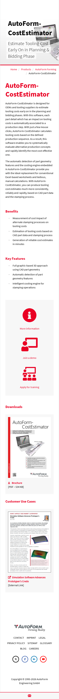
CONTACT (18, 637)
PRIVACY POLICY (16, 643)
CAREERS (34, 648)
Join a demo (29, 357)
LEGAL (42, 637)
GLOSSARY (46, 643)
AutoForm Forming (45, 69)
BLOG (23, 648)
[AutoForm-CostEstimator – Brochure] (29, 447)
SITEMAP (32, 643)
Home (13, 69)
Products (26, 69)
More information (29, 328)
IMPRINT (31, 637)
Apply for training (29, 387)
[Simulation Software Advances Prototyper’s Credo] (29, 541)
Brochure (17, 482)
